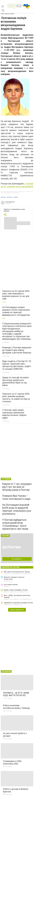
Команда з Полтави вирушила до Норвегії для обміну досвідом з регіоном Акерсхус (16, 350)
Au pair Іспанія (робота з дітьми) (15, 734)
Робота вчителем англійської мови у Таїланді (16, 706)
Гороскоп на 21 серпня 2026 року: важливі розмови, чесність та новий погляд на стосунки (16, 397)
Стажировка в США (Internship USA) (12, 762)
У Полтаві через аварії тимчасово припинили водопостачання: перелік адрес (14, 414)
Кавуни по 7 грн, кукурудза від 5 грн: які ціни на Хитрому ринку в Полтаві (17, 486)
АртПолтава (11, 547)
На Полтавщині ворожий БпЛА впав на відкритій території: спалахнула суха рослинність (16, 509)
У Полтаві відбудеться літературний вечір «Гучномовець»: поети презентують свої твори (15, 524)
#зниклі (15, 197)
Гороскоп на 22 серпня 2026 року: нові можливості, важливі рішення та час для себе (15, 295)
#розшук (9, 197)
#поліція (3, 197)
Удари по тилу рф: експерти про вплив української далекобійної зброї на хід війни (15, 381)
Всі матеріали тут (17, 559)
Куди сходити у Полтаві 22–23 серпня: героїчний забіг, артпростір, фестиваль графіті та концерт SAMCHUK (16, 365)
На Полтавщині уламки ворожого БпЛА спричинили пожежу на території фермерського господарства (16, 311)
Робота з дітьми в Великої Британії (15, 790)
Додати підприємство (17, 610)
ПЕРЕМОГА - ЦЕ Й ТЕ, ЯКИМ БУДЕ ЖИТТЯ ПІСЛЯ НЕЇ (16, 694)
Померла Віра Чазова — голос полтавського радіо (16, 497)
